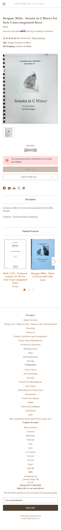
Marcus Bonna (30, 427)
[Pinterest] (23, 188)
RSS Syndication (30, 357)
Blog (30, 353)
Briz (30, 444)
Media (30, 402)
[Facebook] (4, 188)
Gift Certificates (31, 374)
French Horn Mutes (30, 398)
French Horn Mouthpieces (30, 382)
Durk (31, 448)
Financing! (30, 328)
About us (31, 332)
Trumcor (30, 456)
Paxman (30, 440)
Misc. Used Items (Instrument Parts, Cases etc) (30, 419)
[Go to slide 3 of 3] (33, 290)
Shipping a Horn (31, 349)
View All (30, 468)
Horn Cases (30, 386)
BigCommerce (35, 516)
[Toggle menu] (4, 4)
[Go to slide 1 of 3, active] (24, 290)
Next (54, 261)
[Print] (14, 188)
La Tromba (30, 452)
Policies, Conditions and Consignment (30, 336)
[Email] (9, 188)
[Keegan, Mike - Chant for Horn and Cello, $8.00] (43, 254)
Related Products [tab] (31, 231)
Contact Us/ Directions (31, 345)
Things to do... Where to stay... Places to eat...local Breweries (30, 324)
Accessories (30, 394)
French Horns (30, 370)
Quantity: (30, 145)
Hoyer (30, 464)
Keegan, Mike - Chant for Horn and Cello (42, 275)
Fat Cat (30, 460)
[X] (18, 188)
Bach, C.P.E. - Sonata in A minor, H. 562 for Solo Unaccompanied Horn (15, 278)
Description (30, 199)
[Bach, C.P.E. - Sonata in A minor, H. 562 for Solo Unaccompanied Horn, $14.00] (15, 254)
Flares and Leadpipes (30, 406)
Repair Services (30, 320)
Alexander (30, 436)
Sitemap (30, 361)
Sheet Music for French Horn (30, 390)
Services (30, 378)
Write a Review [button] (38, 38)
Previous (4, 261)
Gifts (30, 415)
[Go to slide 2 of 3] (29, 290)
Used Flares (30, 411)
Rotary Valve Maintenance (30, 340)
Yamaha (30, 431)
